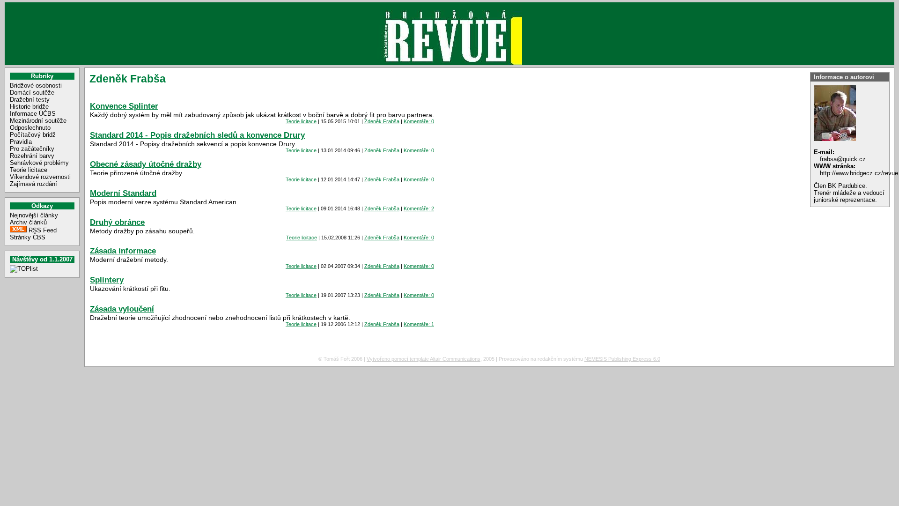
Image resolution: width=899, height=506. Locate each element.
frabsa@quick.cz (843, 159)
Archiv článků (28, 222)
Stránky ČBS (27, 237)
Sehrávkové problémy (39, 162)
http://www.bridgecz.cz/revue (859, 173)
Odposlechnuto (30, 127)
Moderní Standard (123, 193)
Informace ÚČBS (33, 113)
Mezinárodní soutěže (38, 120)
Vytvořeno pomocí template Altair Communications (423, 359)
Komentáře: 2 (419, 208)
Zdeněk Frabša (381, 121)
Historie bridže (29, 106)
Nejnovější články (34, 215)
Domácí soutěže (32, 92)
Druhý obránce (117, 222)
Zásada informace (123, 250)
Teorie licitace (28, 169)
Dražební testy (30, 99)
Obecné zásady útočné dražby (145, 164)
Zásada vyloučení (122, 308)
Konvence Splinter (124, 106)
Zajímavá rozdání (33, 183)
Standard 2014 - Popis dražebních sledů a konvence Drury (197, 135)
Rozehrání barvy (32, 155)
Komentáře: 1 (419, 324)
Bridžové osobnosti (36, 85)
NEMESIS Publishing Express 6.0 (622, 359)
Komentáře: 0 (419, 121)
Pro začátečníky (32, 148)
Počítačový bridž (33, 134)
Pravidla (21, 141)
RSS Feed (43, 230)
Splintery (107, 279)
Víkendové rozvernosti (40, 176)
